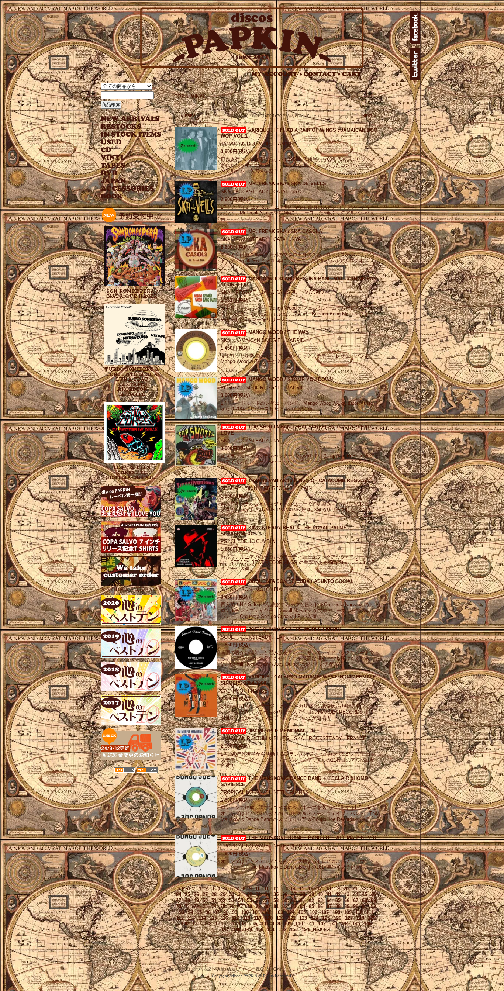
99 (234, 912)
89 (346, 906)
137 (265, 923)
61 (302, 900)
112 (180, 918)
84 (302, 906)
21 (355, 888)
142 (322, 923)
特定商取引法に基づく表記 (189, 969)
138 (276, 923)
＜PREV (186, 888)
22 (363, 888)
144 (345, 923)
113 (191, 918)
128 (360, 918)
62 (311, 900)
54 (240, 900)
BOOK (112, 196)
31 (240, 894)
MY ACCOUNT (277, 74)
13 (284, 888)
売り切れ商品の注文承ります (132, 588)
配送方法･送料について (275, 969)
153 (294, 929)
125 (326, 918)
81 (276, 906)
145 (356, 923)
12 (275, 888)
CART (351, 74)
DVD (109, 173)
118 (246, 918)
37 (293, 894)
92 (373, 906)
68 (364, 900)
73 (205, 906)
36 (284, 894)
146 (368, 923)
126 (337, 918)
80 (267, 906)
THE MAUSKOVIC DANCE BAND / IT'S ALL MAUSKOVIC (312, 837)
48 (187, 900)
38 (302, 894)
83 (293, 906)
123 (303, 918)
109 (348, 912)
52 (222, 900)
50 (205, 900)
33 (258, 894)
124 (314, 918)
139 (287, 923)
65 (338, 900)
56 (258, 900)
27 (205, 894)
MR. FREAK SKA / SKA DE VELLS (287, 183)
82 (284, 906)
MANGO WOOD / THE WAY (278, 332)
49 (196, 900)
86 (320, 906)
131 (196, 923)
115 (213, 918)
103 (279, 912)
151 (271, 929)
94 (190, 912)
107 (325, 912)
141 (310, 923)
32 (249, 894)
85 (311, 906)
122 (292, 918)
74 (214, 906)
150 (259, 929)
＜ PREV (187, 116)
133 (219, 923)
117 (235, 918)
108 (336, 912)
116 (224, 918)
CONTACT (322, 74)
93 (181, 912)
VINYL (114, 157)
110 (359, 912)
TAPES (113, 165)
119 (257, 918)
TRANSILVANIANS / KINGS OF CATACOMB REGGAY (307, 480)
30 (231, 894)
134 (230, 923)
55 (249, 900)
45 (364, 894)
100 (245, 912)
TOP (179, 96)
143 (333, 923)
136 (253, 923)
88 (338, 906)
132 (207, 923)
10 (257, 888)
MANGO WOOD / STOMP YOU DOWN (290, 379)
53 (231, 900)
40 (320, 894)
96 (208, 912)
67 (355, 900)
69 (373, 900)
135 (242, 923)
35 (276, 894)
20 (346, 888)
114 (202, 918)
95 (199, 912)
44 (355, 894)
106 (313, 912)
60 (293, 900)
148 (237, 929)
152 (282, 929)
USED (126, 142)
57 (267, 900)
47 (178, 900)
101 (256, 912)
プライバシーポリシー (319, 969)
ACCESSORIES (127, 188)
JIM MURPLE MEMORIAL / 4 (280, 730)
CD (106, 150)
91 (364, 906)
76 (231, 906)
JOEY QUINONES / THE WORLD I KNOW (294, 629)
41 (329, 894)
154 (305, 929)
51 (214, 900)
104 (290, 912)
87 (329, 906)
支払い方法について (233, 969)
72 (196, 906)
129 (372, 918)
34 (267, 894)
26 (196, 894)
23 (372, 888)
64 (329, 900)
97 (217, 912)
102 (268, 912)
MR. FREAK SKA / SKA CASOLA (285, 231)
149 (248, 929)
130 (185, 923)
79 (258, 906)
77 (240, 906)
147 (225, 929)
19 (337, 888)
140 (299, 923)
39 (311, 894)
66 (346, 900)
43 (346, 894)
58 (276, 900)
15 (301, 888)
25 (187, 894)
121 (280, 918)
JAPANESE (126, 181)
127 (349, 918)
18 (328, 888)
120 (269, 918)
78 (249, 906)
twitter (415, 64)
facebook (415, 27)
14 (293, 888)
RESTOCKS (126, 127)
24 (178, 894)
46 (373, 894)
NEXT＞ (322, 929)
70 (178, 906)
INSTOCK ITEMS (131, 134)
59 (284, 900)
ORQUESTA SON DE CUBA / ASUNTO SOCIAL (300, 581)
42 (338, 894)
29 (222, 894)
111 (369, 912)
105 (302, 912)
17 (319, 888)
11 (266, 888)
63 (320, 900)
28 (214, 894)
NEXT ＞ (369, 116)
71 (187, 906)
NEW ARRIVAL (130, 119)
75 (222, 906)
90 (355, 906)
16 (310, 888)
